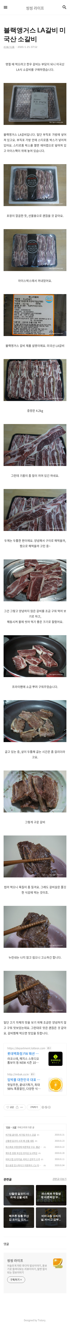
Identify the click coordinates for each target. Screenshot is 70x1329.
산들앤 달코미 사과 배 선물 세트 (20, 1141)
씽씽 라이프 (15, 1260)
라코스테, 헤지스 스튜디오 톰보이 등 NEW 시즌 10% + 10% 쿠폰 (24, 1060)
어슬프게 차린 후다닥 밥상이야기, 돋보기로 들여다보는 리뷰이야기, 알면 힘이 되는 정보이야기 (27, 1269)
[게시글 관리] (21, 1107)
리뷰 (8, 1127)
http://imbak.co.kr (18, 1074)
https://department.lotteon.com (26, 1048)
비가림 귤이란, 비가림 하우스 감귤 (21, 1134)
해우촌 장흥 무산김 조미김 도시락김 (21, 1153)
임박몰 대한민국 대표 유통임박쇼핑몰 (23, 1080)
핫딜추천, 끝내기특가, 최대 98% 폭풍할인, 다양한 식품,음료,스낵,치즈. (24, 1086)
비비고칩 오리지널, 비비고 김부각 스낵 (23, 1159)
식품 (14, 1127)
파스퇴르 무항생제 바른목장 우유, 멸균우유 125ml (24, 1147)
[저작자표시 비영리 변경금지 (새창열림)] (46, 1107)
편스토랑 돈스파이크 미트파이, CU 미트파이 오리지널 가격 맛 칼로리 (24, 1165)
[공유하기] (17, 1107)
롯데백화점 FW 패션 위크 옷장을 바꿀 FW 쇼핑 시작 (23, 1053)
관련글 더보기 (60, 1179)
